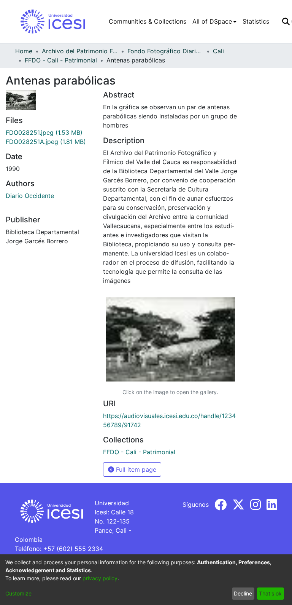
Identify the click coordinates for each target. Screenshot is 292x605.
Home (23, 51)
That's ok (270, 593)
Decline (243, 593)
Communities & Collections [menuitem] (147, 21)
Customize (18, 593)
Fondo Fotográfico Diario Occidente (165, 51)
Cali (218, 51)
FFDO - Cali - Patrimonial (61, 60)
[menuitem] (214, 21)
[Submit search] (285, 21)
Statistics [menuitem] (256, 21)
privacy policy (100, 578)
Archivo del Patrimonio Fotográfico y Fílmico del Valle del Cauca (80, 51)
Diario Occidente (30, 196)
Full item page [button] (135, 469)
